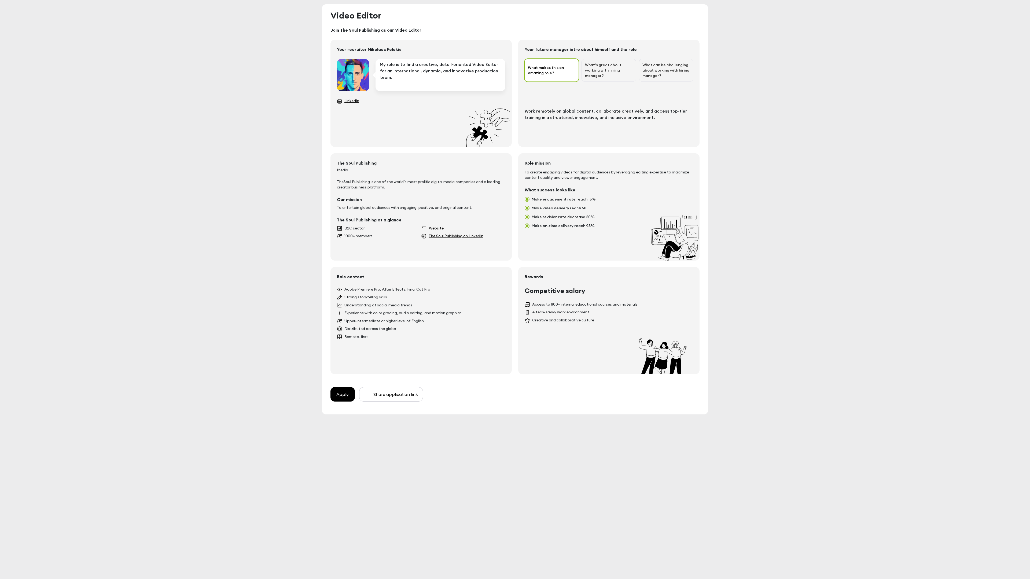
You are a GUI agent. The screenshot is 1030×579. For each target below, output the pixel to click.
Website (436, 228)
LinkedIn (351, 100)
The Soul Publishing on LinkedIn (456, 235)
